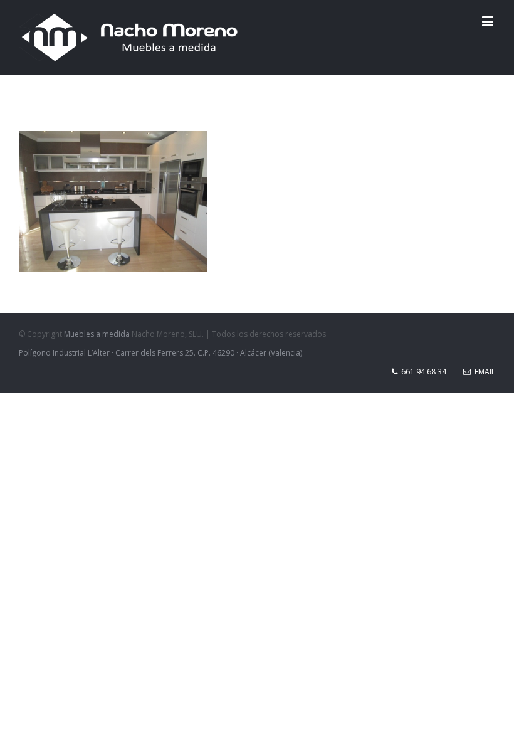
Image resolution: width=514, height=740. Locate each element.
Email (483, 371)
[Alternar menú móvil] (488, 21)
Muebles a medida (97, 334)
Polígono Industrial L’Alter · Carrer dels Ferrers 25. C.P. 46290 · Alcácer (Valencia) (160, 352)
